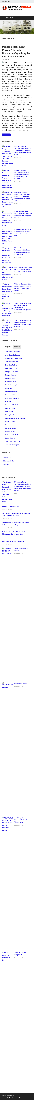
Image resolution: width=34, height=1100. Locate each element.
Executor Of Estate (11, 395)
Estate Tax (8, 388)
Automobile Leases (20, 683)
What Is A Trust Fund (12, 441)
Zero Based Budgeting (12, 445)
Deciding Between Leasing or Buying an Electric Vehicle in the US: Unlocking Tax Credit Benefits (21, 174)
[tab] (7, 347)
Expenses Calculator (12, 398)
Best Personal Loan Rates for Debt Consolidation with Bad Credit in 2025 (23, 269)
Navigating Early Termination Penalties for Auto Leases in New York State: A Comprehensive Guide (23, 150)
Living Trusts (9, 415)
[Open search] (29, 18)
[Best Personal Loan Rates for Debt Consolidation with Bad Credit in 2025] (7, 267)
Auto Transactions (11, 362)
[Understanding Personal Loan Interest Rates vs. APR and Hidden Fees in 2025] (7, 230)
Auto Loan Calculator (12, 352)
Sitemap (6, 464)
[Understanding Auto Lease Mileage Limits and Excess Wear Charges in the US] (7, 211)
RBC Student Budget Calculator (13, 541)
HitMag (20, 1097)
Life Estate (9, 411)
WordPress (12, 1097)
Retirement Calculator (12, 435)
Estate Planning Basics (13, 385)
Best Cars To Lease (11, 365)
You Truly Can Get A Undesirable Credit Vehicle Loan (21, 820)
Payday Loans (10, 421)
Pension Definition (7, 44)
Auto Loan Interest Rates (13, 358)
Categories (7, 346)
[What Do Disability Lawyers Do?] (7, 953)
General (8, 401)
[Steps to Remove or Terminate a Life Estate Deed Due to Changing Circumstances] (7, 248)
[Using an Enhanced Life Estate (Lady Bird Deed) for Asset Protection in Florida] (7, 284)
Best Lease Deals (11, 368)
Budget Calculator (11, 371)
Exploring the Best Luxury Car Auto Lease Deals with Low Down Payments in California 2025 (22, 196)
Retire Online (9, 431)
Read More (5, 135)
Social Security (10, 438)
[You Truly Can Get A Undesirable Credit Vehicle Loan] (7, 818)
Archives (17, 346)
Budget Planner (10, 375)
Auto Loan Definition (12, 355)
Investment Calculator (12, 405)
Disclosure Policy (9, 461)
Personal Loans (10, 428)
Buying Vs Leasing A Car (10, 506)
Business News (10, 378)
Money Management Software (15, 418)
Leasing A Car (10, 408)
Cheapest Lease (10, 381)
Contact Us (7, 458)
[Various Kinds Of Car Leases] (7, 548)
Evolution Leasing (11, 391)
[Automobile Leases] (7, 683)
